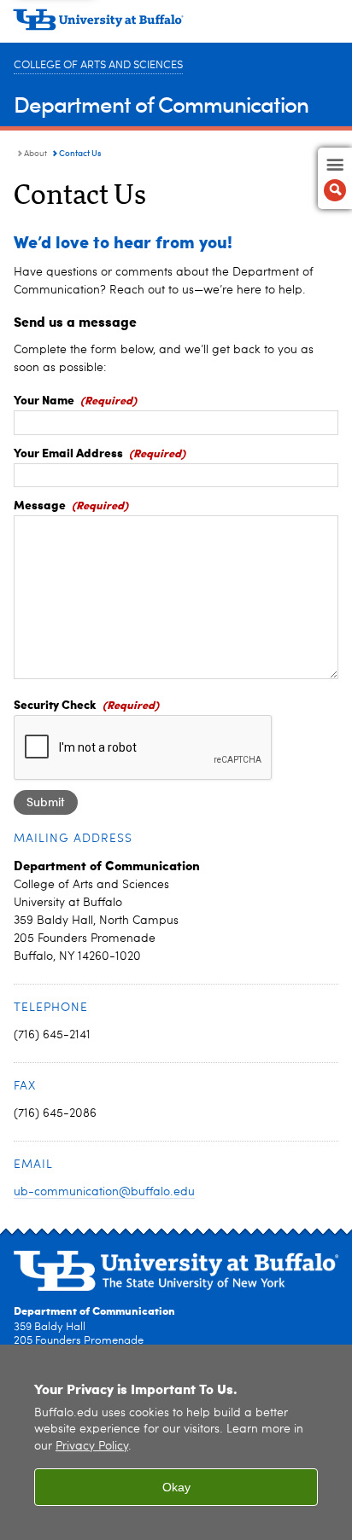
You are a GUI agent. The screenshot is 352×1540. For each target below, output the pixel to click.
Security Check (55, 703)
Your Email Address (68, 452)
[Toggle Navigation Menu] (335, 178)
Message (40, 504)
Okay (176, 1487)
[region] (176, 1442)
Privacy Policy (92, 1446)
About (35, 153)
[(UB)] (176, 25)
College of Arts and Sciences (98, 65)
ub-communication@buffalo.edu (104, 1192)
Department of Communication (161, 104)
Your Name (44, 399)
